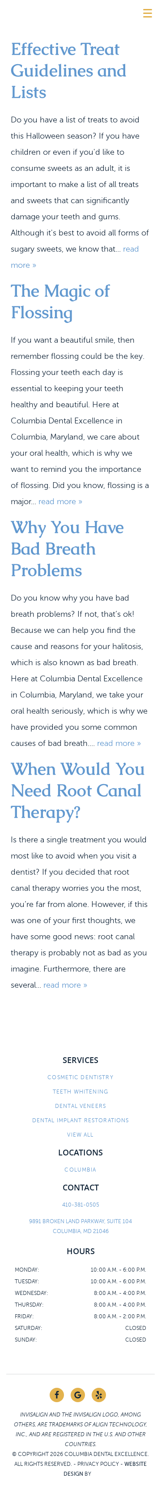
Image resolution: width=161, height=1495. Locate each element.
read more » (60, 501)
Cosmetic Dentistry (80, 1077)
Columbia (80, 1170)
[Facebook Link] (57, 1395)
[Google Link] (78, 1395)
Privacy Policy (98, 1464)
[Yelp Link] (99, 1395)
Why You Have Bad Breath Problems (67, 548)
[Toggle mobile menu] (147, 13)
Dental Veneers (80, 1106)
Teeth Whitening (80, 1092)
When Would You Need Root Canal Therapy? (78, 790)
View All (80, 1135)
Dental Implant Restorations (80, 1120)
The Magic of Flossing (60, 301)
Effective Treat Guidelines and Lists (69, 70)
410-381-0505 (80, 1205)
